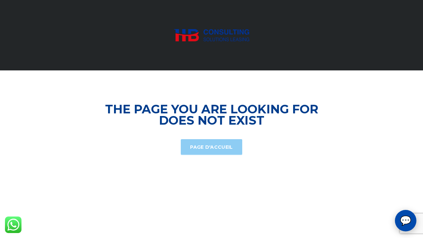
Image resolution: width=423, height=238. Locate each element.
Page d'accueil (211, 147)
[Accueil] (211, 34)
